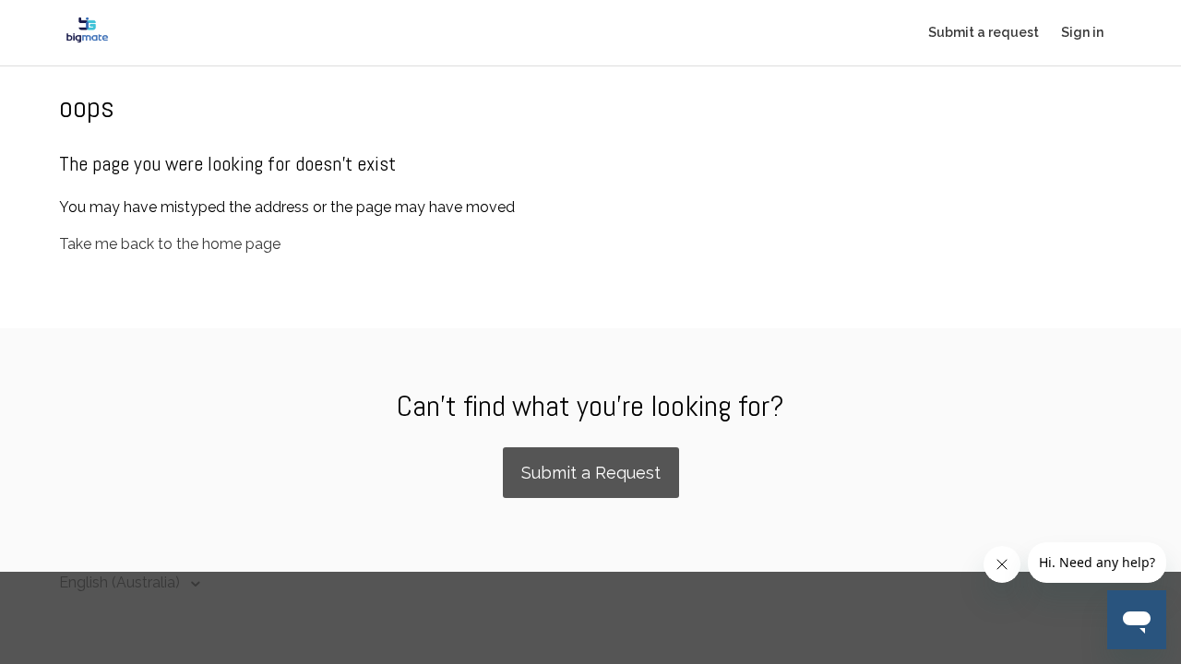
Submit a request (983, 32)
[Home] (87, 42)
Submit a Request (591, 472)
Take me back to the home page (169, 244)
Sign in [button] (1082, 32)
